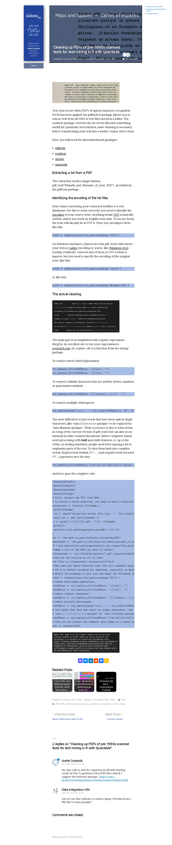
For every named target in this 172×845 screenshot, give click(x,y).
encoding (58, 214)
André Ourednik (72, 760)
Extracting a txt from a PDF (154, 6)
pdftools (60, 148)
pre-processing (82, 704)
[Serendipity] (33, 31)
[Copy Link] (106, 660)
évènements (33, 46)
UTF (116, 214)
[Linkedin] (90, 660)
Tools (123, 699)
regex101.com (61, 348)
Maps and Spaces (73, 15)
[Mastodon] (80, 660)
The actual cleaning (152, 13)
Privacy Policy (76, 837)
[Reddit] (96, 660)
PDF (62, 704)
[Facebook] (101, 660)
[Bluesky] (85, 660)
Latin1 (73, 248)
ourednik (33, 15)
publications (33, 43)
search (33, 66)
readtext (60, 153)
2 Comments (132, 59)
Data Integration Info (76, 789)
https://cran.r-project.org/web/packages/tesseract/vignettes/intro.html (95, 778)
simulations (34, 53)
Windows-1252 (118, 248)
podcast (33, 51)
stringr (59, 159)
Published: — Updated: (84, 59)
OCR (57, 704)
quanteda (61, 164)
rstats (115, 704)
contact (33, 56)
